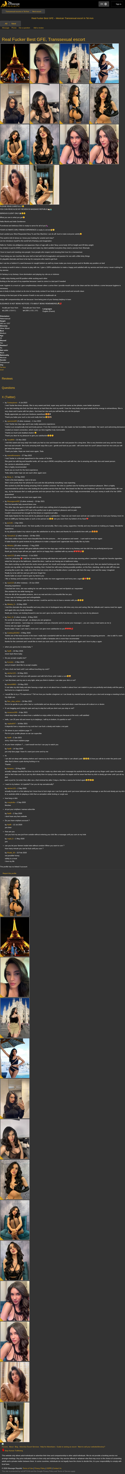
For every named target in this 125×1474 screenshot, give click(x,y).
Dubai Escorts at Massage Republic (10, 4)
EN (102, 4)
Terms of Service (64, 1471)
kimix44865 (11, 684)
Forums (5, 1447)
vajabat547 (11, 724)
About (11, 1447)
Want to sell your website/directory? (91, 1447)
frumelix (10, 662)
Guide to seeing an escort (67, 1447)
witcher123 (11, 673)
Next (13, 23)
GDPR (49, 1468)
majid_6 (10, 839)
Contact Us (57, 1468)
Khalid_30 (11, 853)
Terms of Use (28, 1468)
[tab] (62, 378)
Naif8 (9, 651)
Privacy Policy (39, 1468)
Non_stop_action (13, 701)
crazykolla (11, 802)
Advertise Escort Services (29, 1447)
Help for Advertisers (47, 1447)
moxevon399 (12, 712)
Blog (16, 1447)
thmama (10, 768)
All (6, 23)
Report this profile (9, 873)
